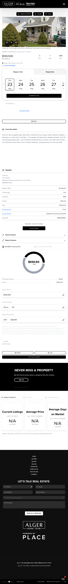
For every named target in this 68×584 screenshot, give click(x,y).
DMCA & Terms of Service (53, 581)
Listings (34, 459)
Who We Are (34, 472)
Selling (34, 464)
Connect (34, 474)
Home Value (34, 469)
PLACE (49, 563)
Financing (34, 466)
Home (34, 456)
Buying (34, 461)
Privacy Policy (40, 581)
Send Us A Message (34, 513)
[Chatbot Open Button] (63, 579)
